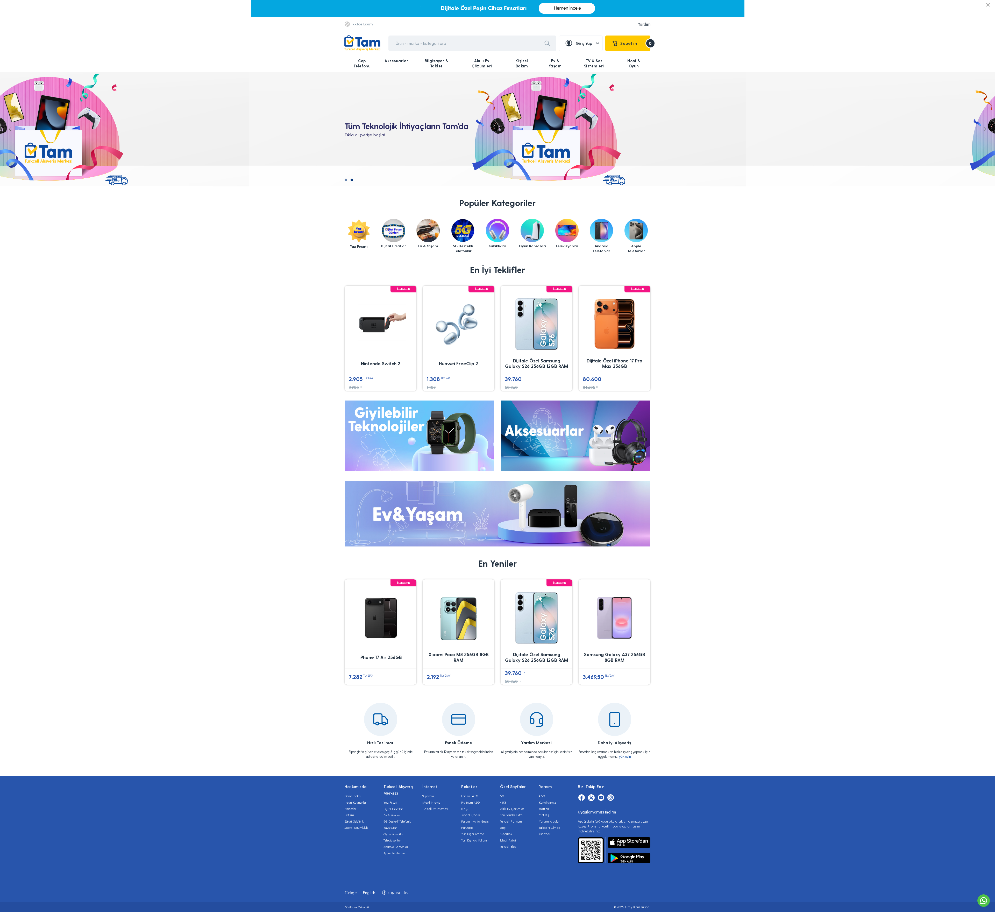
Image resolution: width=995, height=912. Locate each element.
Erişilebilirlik (397, 892)
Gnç (503, 827)
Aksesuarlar (396, 60)
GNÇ (464, 808)
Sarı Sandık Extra (511, 815)
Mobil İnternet (431, 802)
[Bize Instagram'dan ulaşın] (610, 798)
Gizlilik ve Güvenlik (357, 907)
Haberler (350, 808)
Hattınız (544, 808)
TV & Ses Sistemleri (594, 63)
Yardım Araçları (549, 821)
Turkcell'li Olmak (549, 827)
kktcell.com (362, 24)
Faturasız (467, 827)
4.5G (503, 802)
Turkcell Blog (508, 846)
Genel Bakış (353, 796)
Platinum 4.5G (470, 802)
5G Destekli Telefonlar (398, 821)
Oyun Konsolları (393, 834)
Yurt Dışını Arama (473, 834)
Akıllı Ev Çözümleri (482, 63)
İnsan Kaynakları (356, 802)
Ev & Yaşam (555, 63)
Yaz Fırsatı (390, 802)
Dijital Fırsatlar (393, 809)
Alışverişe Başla (370, 141)
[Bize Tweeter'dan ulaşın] (591, 798)
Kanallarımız (547, 802)
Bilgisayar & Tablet (436, 63)
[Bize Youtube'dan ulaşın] (601, 798)
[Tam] (362, 43)
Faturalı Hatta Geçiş (474, 821)
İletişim (349, 815)
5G (502, 796)
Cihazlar (544, 834)
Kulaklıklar (390, 828)
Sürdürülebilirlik (354, 821)
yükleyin (625, 756)
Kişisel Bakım (521, 63)
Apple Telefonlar (394, 853)
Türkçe (351, 892)
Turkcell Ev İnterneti (435, 808)
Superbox (428, 796)
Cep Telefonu (362, 63)
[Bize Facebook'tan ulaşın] (581, 798)
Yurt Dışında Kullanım (475, 840)
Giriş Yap (584, 43)
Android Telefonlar (395, 846)
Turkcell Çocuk (470, 815)
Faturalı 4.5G (469, 796)
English (369, 892)
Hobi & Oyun (633, 63)
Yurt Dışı (544, 815)
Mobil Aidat (508, 840)
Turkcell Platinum (511, 821)
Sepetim (635, 43)
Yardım (644, 24)
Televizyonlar (392, 840)
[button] (346, 180)
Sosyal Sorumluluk (356, 827)
